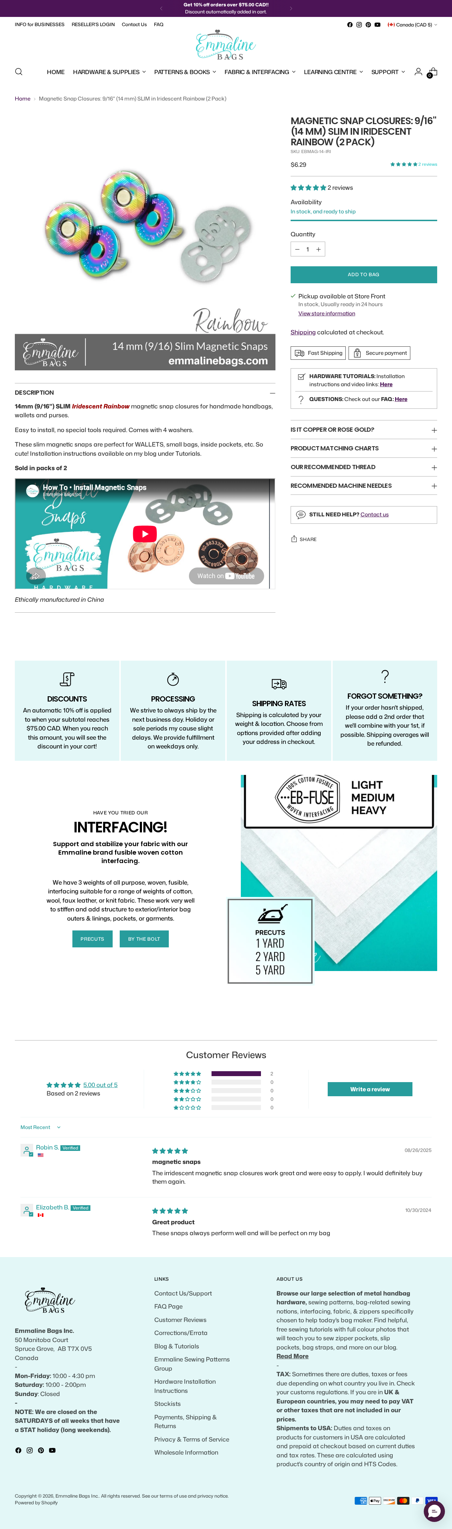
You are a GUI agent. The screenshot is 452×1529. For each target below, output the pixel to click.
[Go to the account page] (418, 72)
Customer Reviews (180, 1319)
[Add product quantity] (318, 249)
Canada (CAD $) (414, 25)
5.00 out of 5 (100, 1084)
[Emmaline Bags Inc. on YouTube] (377, 25)
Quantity (303, 234)
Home (22, 98)
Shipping (303, 331)
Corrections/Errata (181, 1332)
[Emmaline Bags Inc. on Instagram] (359, 25)
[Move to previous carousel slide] (415, 1027)
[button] (404, 164)
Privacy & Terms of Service (191, 1439)
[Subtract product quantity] (297, 249)
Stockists (167, 1403)
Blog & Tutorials (176, 1346)
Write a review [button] (370, 1089)
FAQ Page (168, 1306)
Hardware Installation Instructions (185, 1386)
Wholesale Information (186, 1452)
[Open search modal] (19, 72)
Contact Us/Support (183, 1293)
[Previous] (161, 8)
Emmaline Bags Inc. (77, 1496)
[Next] (291, 8)
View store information (326, 313)
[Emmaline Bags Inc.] (226, 45)
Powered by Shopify (36, 1502)
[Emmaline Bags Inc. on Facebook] (350, 25)
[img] (170, 1150)
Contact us (375, 514)
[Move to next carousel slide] (431, 1027)
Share (308, 539)
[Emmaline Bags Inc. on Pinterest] (368, 25)
